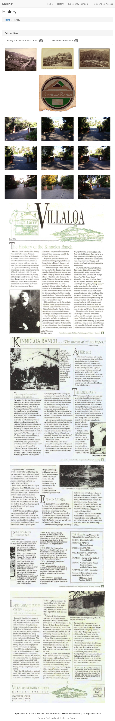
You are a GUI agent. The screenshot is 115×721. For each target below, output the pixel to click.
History (60, 3)
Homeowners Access (103, 3)
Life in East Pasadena (62, 40)
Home (50, 3)
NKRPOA (7, 4)
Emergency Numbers (78, 3)
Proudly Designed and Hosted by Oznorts (57, 717)
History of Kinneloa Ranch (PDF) (22, 40)
